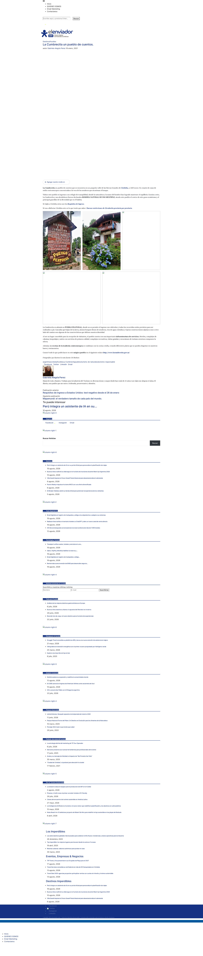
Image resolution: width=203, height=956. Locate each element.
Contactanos (52, 11)
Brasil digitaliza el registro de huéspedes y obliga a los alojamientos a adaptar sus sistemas (76, 515)
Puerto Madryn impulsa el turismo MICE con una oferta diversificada (69, 484)
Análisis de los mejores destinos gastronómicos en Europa (66, 603)
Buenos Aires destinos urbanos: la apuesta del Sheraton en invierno (69, 609)
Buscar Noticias (49, 438)
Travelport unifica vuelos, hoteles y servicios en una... (64, 544)
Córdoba (124, 188)
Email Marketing (53, 9)
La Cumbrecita (69, 362)
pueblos (78, 362)
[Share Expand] (73, 364)
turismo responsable (107, 362)
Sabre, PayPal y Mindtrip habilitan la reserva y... (62, 550)
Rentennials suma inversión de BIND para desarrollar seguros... (67, 563)
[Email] (51, 24)
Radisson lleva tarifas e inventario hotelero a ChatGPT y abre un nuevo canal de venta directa (77, 521)
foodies (60, 362)
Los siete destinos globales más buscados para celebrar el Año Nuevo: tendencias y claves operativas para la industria (85, 836)
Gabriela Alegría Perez (56, 48)
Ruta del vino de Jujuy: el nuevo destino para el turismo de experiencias (70, 616)
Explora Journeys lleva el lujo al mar (58, 653)
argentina (46, 362)
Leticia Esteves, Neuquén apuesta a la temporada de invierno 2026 (69, 714)
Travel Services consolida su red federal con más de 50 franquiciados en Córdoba (73, 867)
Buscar (76, 18)
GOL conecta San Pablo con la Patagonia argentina (63, 690)
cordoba (53, 362)
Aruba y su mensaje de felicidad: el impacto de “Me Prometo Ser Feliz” (69, 756)
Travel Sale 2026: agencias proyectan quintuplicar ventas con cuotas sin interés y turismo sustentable (80, 873)
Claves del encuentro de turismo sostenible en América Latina (67, 799)
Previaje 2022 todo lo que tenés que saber (61, 727)
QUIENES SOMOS (54, 6)
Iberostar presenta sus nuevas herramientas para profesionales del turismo (71, 750)
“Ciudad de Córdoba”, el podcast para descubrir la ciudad (65, 762)
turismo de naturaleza (90, 362)
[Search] (43, 16)
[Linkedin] (49, 24)
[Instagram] (47, 24)
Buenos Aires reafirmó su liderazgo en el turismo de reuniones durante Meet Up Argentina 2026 (78, 471)
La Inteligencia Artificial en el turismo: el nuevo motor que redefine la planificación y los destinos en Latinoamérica (84, 806)
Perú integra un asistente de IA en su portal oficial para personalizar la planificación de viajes (77, 465)
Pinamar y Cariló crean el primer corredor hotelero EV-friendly (67, 793)
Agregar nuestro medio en (55, 182)
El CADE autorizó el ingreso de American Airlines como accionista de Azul (70, 683)
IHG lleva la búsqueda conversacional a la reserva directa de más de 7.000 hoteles (73, 528)
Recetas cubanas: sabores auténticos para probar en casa (66, 848)
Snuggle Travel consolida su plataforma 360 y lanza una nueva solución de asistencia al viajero (77, 640)
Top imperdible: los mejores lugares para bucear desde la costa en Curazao (71, 842)
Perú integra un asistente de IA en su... (70, 406)
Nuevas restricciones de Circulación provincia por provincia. (109, 208)
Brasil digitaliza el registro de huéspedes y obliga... (63, 557)
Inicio (49, 4)
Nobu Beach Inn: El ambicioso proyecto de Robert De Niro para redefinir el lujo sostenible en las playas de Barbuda (84, 812)
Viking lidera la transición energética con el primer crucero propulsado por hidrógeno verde (76, 646)
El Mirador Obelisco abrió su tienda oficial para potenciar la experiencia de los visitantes (75, 491)
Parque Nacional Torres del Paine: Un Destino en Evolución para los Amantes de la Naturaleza (77, 720)
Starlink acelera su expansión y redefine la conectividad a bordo (67, 677)
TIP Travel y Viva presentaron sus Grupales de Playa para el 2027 (68, 860)
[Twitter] (45, 24)
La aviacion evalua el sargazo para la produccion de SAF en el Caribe (69, 786)
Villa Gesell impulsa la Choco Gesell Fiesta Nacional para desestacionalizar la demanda (75, 478)
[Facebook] (43, 24)
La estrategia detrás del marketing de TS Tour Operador (65, 743)
